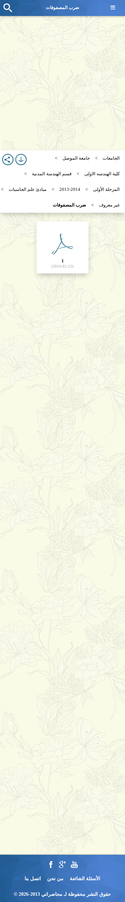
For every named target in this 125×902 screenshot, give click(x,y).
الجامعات (111, 158)
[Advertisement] (62, 79)
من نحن (55, 878)
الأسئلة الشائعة (85, 878)
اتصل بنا (33, 878)
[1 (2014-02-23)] (62, 247)
